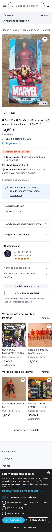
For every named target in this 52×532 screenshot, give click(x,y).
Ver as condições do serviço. (18, 302)
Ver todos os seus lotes (17, 267)
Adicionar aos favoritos (28, 286)
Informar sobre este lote (26, 430)
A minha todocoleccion (16, 20)
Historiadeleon (12, 245)
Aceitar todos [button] (13, 520)
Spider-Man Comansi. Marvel (14, 405)
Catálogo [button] (8, 15)
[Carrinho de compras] (48, 6)
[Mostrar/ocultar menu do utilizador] (4, 6)
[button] (26, 206)
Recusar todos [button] (38, 520)
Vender (45, 15)
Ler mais (22, 487)
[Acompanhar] (45, 39)
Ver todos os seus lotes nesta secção (20, 275)
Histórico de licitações (14, 179)
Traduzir (11, 113)
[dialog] (26, 500)
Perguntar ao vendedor (28, 293)
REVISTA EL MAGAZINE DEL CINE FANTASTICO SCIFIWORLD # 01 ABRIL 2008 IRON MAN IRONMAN (14, 351)
